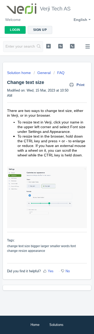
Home (35, 325)
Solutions (56, 325)
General (44, 73)
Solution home (19, 73)
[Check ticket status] (60, 46)
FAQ (60, 73)
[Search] (39, 46)
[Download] (37, 164)
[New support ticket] (48, 46)
